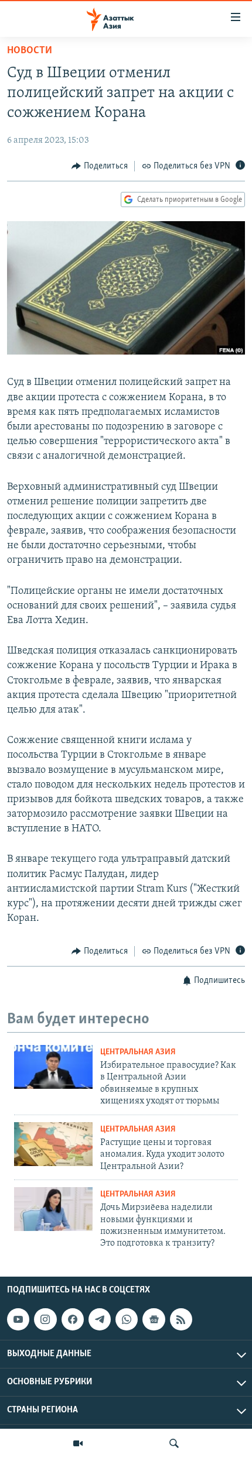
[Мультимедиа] (78, 1443)
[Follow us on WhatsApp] (126, 1319)
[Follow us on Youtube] (18, 1319)
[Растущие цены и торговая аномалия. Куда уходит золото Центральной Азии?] (53, 1144)
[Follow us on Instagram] (45, 1319)
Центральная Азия (138, 1052)
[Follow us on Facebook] (73, 1319)
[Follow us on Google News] (153, 1319)
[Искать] (174, 1443)
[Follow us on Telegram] (99, 1319)
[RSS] (181, 1319)
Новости (29, 51)
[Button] (99, 166)
